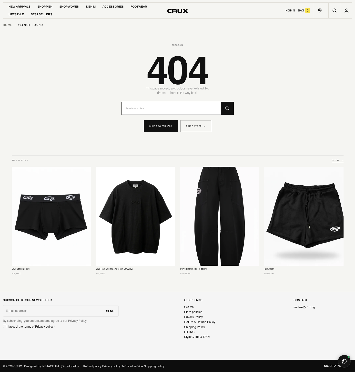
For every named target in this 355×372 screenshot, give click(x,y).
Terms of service (132, 366)
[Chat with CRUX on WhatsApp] (344, 361)
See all (338, 160)
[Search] (227, 108)
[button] (334, 10)
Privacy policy (44, 326)
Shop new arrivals (160, 126)
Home (7, 24)
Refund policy (92, 366)
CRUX (18, 366)
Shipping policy (154, 366)
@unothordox (70, 366)
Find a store (196, 126)
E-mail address (16, 311)
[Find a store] (319, 10)
